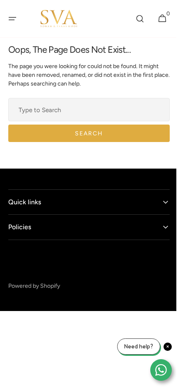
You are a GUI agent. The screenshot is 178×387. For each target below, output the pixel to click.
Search (86, 133)
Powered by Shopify (34, 285)
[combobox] (86, 109)
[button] (12, 19)
